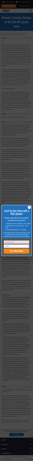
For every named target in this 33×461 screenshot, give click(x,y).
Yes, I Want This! (16, 250)
